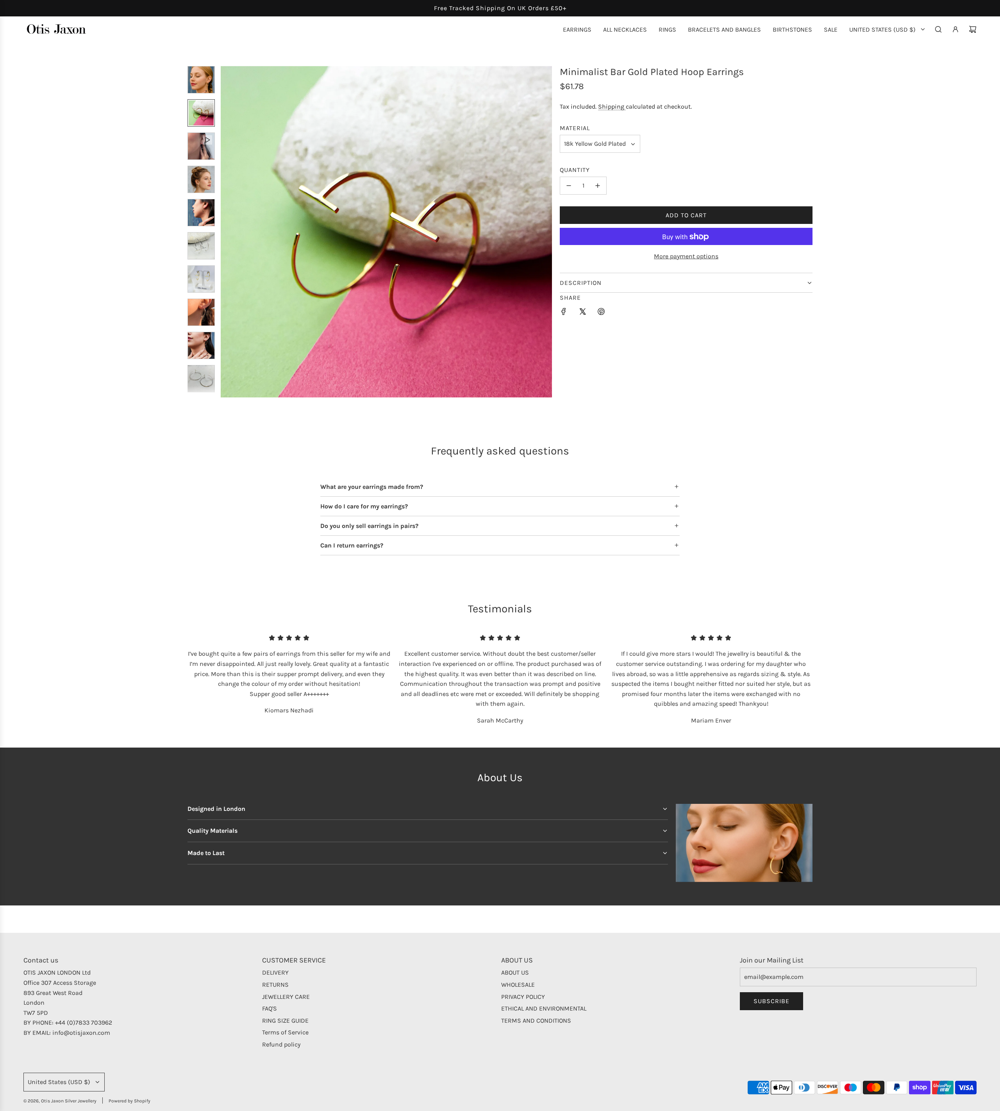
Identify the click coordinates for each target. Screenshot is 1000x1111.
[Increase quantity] (597, 185)
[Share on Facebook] (563, 313)
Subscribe (771, 1001)
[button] (227, 231)
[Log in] (955, 29)
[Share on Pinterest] (601, 313)
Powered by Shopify (129, 1101)
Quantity (575, 170)
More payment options (686, 256)
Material (575, 128)
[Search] (938, 29)
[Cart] (972, 29)
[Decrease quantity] (568, 185)
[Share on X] (582, 313)
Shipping (612, 106)
